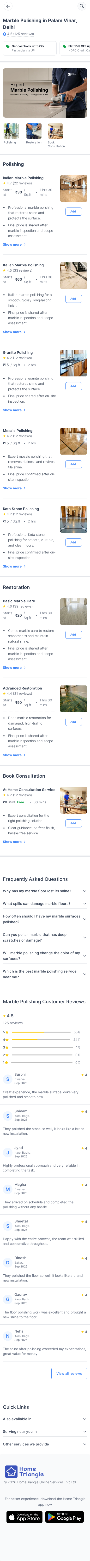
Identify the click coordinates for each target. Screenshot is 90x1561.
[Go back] (8, 6)
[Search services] (82, 6)
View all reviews (69, 1373)
